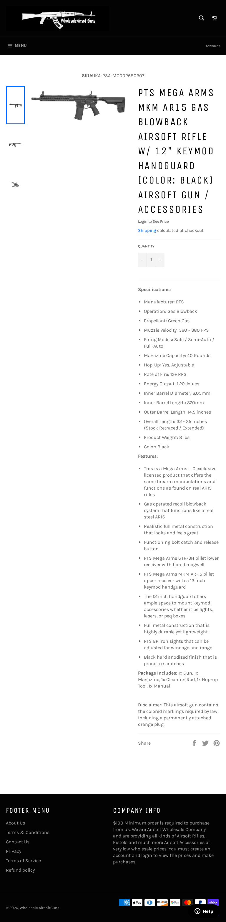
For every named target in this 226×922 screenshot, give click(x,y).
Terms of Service (23, 860)
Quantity (146, 246)
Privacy (13, 851)
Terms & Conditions (27, 832)
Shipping (147, 230)
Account (213, 46)
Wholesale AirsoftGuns (39, 908)
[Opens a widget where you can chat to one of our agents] (204, 911)
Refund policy (20, 870)
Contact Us (17, 842)
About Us (15, 823)
